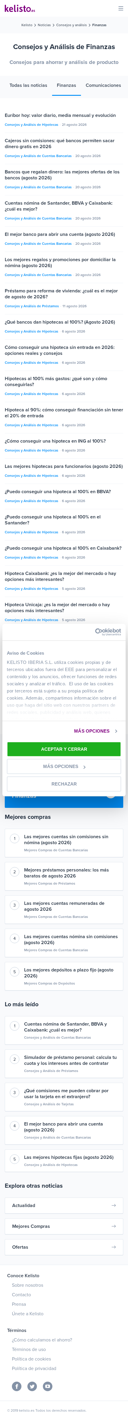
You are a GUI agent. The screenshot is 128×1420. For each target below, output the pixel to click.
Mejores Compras (31, 1226)
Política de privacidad (34, 1369)
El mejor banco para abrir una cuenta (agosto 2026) (60, 234)
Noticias (44, 25)
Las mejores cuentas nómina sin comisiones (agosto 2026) (71, 940)
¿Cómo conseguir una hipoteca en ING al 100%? (55, 441)
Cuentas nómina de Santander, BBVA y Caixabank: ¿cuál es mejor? (65, 1027)
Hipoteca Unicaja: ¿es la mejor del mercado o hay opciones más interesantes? (57, 608)
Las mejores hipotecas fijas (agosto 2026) (68, 1157)
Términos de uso (29, 1349)
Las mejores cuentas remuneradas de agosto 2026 (64, 906)
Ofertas (20, 1247)
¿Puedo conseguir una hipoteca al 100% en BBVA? (58, 492)
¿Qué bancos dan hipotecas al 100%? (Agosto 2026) (60, 322)
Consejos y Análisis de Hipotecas (32, 125)
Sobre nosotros (27, 1285)
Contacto (21, 1295)
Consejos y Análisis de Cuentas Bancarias (39, 156)
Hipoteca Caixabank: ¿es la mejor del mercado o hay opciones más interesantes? (60, 576)
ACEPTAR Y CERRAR (64, 749)
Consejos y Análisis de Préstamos (32, 306)
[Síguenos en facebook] (16, 1386)
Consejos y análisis (71, 25)
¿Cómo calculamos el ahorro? (42, 1340)
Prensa (19, 1304)
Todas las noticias (28, 85)
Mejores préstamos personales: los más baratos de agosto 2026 (66, 873)
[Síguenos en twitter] (32, 1386)
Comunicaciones (103, 85)
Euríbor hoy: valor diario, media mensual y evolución (60, 115)
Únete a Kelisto (27, 1314)
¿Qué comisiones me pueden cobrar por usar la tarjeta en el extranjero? (66, 1094)
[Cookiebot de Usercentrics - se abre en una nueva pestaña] (95, 632)
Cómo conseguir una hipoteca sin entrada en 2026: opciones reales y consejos (60, 350)
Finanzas (66, 85)
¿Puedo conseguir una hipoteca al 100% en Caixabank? (63, 548)
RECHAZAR (64, 783)
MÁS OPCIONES (92, 730)
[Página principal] (20, 8)
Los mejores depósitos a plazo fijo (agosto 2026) (68, 973)
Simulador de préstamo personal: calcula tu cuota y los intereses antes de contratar (70, 1060)
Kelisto (26, 25)
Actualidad (23, 1206)
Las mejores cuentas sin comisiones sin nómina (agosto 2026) (66, 840)
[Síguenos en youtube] (47, 1386)
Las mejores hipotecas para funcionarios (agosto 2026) (64, 466)
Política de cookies (31, 1359)
